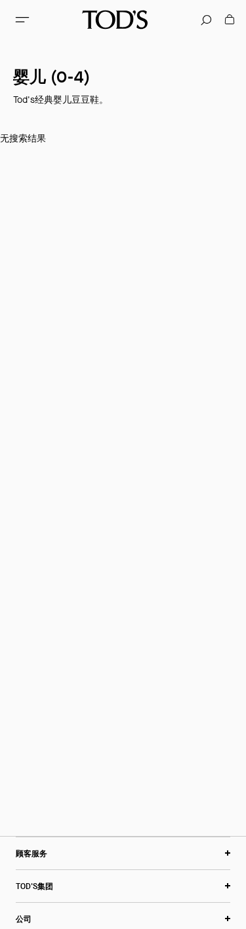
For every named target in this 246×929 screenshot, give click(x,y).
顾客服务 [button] (31, 853)
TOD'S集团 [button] (34, 886)
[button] (22, 19)
